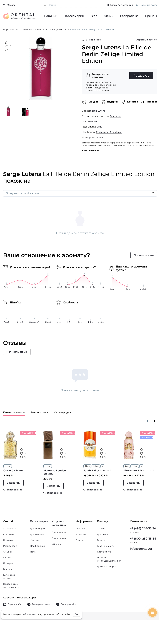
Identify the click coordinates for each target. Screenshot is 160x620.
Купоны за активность (9, 576)
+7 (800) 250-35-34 (143, 538)
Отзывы (80, 528)
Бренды (151, 16)
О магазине (9, 528)
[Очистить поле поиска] (101, 5)
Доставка (102, 534)
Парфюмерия (74, 16)
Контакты (8, 534)
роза (92, 137)
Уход (93, 16)
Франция (115, 116)
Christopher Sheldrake (109, 132)
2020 (99, 126)
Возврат (101, 540)
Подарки (8, 563)
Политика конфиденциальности (109, 559)
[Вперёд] (154, 420)
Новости (81, 534)
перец (99, 137)
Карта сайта (104, 551)
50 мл (87, 466)
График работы (105, 546)
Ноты (33, 551)
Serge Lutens (97, 110)
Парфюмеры (37, 546)
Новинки (50, 16)
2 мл (126, 466)
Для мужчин (37, 534)
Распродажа (129, 16)
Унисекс (93, 121)
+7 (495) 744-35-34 (143, 528)
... (102, 466)
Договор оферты (107, 566)
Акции (108, 16)
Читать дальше (90, 150)
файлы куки (29, 614)
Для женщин (37, 528)
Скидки (7, 551)
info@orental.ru (141, 548)
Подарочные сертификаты (11, 585)
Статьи (80, 540)
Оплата (101, 528)
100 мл (7, 466)
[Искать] (153, 193)
